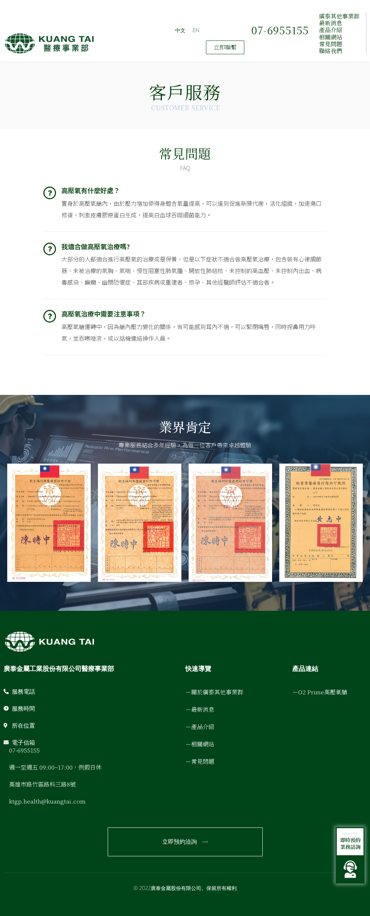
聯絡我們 (330, 50)
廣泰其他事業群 (339, 16)
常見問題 (330, 44)
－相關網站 (199, 744)
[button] (225, 47)
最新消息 (330, 23)
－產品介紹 (199, 727)
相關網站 (330, 37)
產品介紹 (330, 29)
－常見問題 (199, 761)
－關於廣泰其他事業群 (214, 692)
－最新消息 (199, 709)
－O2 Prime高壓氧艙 (319, 692)
